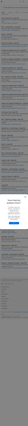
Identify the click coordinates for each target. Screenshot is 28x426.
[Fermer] (25, 196)
